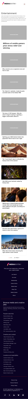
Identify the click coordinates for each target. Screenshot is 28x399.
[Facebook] (5, 395)
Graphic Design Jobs (8, 318)
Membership (14, 280)
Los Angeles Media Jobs (9, 368)
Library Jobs (6, 326)
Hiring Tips (14, 289)
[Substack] (23, 395)
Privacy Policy (14, 385)
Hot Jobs (14, 277)
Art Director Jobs (7, 362)
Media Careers (14, 292)
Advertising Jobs (7, 364)
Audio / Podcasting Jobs (9, 339)
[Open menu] (24, 4)
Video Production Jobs (8, 336)
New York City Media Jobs (9, 370)
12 (14, 257)
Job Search (14, 274)
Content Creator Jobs (8, 357)
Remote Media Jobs (8, 316)
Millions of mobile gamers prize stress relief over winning (14, 45)
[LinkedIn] (14, 395)
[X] (9, 395)
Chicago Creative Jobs (8, 366)
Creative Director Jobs (8, 359)
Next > (17, 257)
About (14, 295)
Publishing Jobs (7, 347)
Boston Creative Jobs (8, 372)
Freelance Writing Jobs (8, 352)
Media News (14, 286)
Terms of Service (14, 382)
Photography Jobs (7, 320)
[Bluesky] (18, 395)
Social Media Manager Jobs (9, 343)
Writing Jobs (6, 322)
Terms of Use (14, 380)
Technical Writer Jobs (8, 341)
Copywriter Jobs (7, 345)
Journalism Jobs (7, 329)
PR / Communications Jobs (9, 331)
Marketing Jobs (7, 324)
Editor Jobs (6, 349)
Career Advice (14, 283)
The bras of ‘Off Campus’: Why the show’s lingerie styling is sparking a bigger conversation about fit (12, 115)
